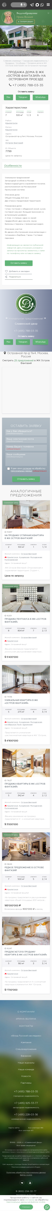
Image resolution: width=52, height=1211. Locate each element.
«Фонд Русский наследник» (26, 1036)
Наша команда (26, 1070)
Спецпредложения (26, 1049)
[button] (3, 41)
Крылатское (11, 123)
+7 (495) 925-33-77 (26, 1103)
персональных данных (21, 471)
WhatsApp (40, 97)
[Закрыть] (48, 13)
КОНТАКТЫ (26, 1026)
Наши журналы (26, 1063)
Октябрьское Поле (13, 724)
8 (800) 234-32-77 (26, 1191)
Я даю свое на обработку (29, 470)
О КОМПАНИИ (26, 1012)
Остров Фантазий (14, 143)
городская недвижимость (26, 1096)
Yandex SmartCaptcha (30, 1164)
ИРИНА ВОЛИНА (26, 1019)
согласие (26, 468)
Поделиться (15, 277)
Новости (26, 1076)
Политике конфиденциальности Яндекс (26, 1167)
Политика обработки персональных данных (26, 1172)
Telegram (22, 97)
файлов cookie (37, 1202)
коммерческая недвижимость (26, 1119)
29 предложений (24, 361)
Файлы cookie (26, 1175)
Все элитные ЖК (35, 1128)
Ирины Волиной (25, 17)
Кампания (26, 1043)
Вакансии (26, 1056)
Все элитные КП (26, 1130)
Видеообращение (27, 13)
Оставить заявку (19, 263)
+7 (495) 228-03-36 (26, 1115)
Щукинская (27, 724)
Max (8, 97)
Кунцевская (24, 557)
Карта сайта (14, 1128)
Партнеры (26, 1083)
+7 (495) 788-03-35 (27, 85)
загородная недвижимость (26, 1107)
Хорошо (26, 1207)
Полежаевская (11, 560)
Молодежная (36, 557)
